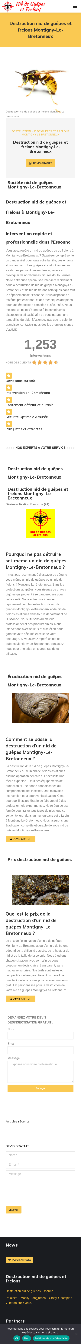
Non (26, 1338)
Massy (25, 1298)
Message (14, 1058)
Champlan (65, 1298)
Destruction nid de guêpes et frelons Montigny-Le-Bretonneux (38, 493)
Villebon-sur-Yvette (18, 1302)
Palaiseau (12, 1298)
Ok (17, 1338)
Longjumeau (39, 1298)
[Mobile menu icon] (75, 6)
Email (11, 1043)
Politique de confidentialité (51, 1338)
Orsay (53, 1298)
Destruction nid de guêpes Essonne (29, 1291)
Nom (11, 1029)
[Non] (76, 1334)
